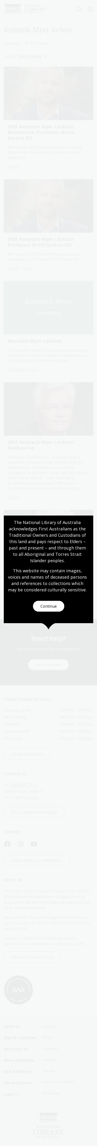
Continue (48, 606)
